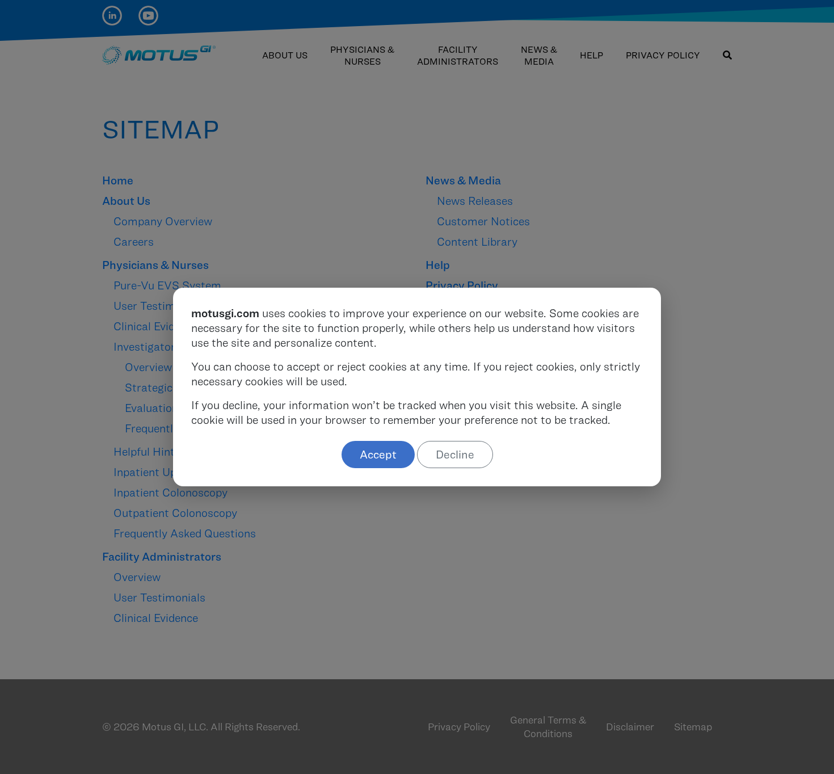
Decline (455, 454)
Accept (378, 454)
